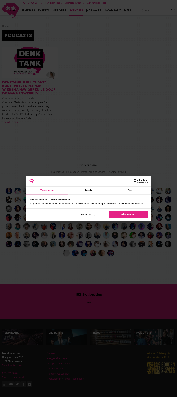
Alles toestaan (128, 214)
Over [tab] (130, 190)
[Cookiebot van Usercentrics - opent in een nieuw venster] (135, 181)
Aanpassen (86, 214)
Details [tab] (88, 190)
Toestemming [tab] (47, 190)
